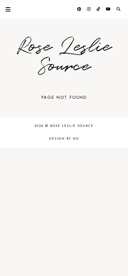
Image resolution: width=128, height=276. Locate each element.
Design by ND (64, 138)
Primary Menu (5, 9)
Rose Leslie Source (64, 56)
